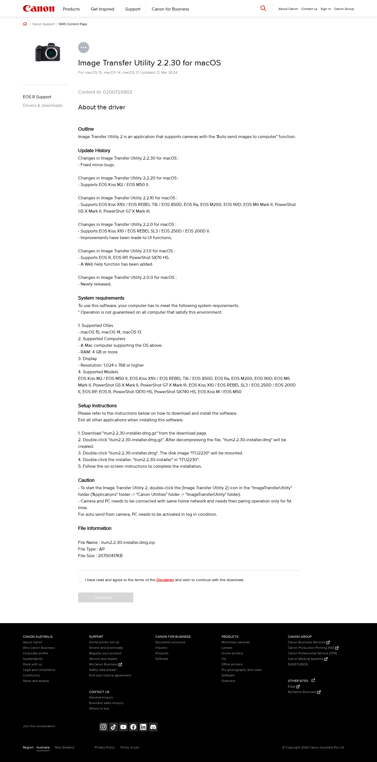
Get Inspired (102, 9)
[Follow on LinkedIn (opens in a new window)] (143, 728)
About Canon (33, 642)
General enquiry (101, 697)
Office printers (232, 664)
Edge (292, 686)
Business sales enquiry (106, 703)
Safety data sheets (102, 670)
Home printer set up (104, 642)
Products (71, 9)
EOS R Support (37, 97)
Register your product (105, 653)
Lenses (227, 648)
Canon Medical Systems (306, 659)
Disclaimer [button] (165, 580)
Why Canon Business (39, 648)
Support (132, 9)
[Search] (263, 8)
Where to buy (99, 709)
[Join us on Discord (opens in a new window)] (153, 728)
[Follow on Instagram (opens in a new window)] (103, 728)
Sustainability (33, 659)
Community (31, 675)
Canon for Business (170, 9)
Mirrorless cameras (236, 642)
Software (161, 659)
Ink (224, 659)
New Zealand (64, 747)
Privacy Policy (105, 747)
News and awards (36, 681)
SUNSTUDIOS (298, 664)
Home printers (232, 653)
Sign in (326, 9)
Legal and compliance (39, 670)
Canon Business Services (307, 642)
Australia (42, 747)
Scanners (228, 681)
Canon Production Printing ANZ (311, 648)
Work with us (32, 664)
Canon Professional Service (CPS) (312, 653)
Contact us (309, 9)
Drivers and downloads (106, 648)
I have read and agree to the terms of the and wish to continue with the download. (164, 580)
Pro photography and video (242, 670)
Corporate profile (35, 653)
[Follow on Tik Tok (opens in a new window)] (113, 728)
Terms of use (129, 747)
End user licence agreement (110, 675)
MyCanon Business (104, 664)
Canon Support (43, 24)
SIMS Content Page (73, 24)
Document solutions (170, 642)
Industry (161, 648)
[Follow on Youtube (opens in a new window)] (123, 728)
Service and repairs (103, 659)
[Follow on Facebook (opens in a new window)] (133, 728)
